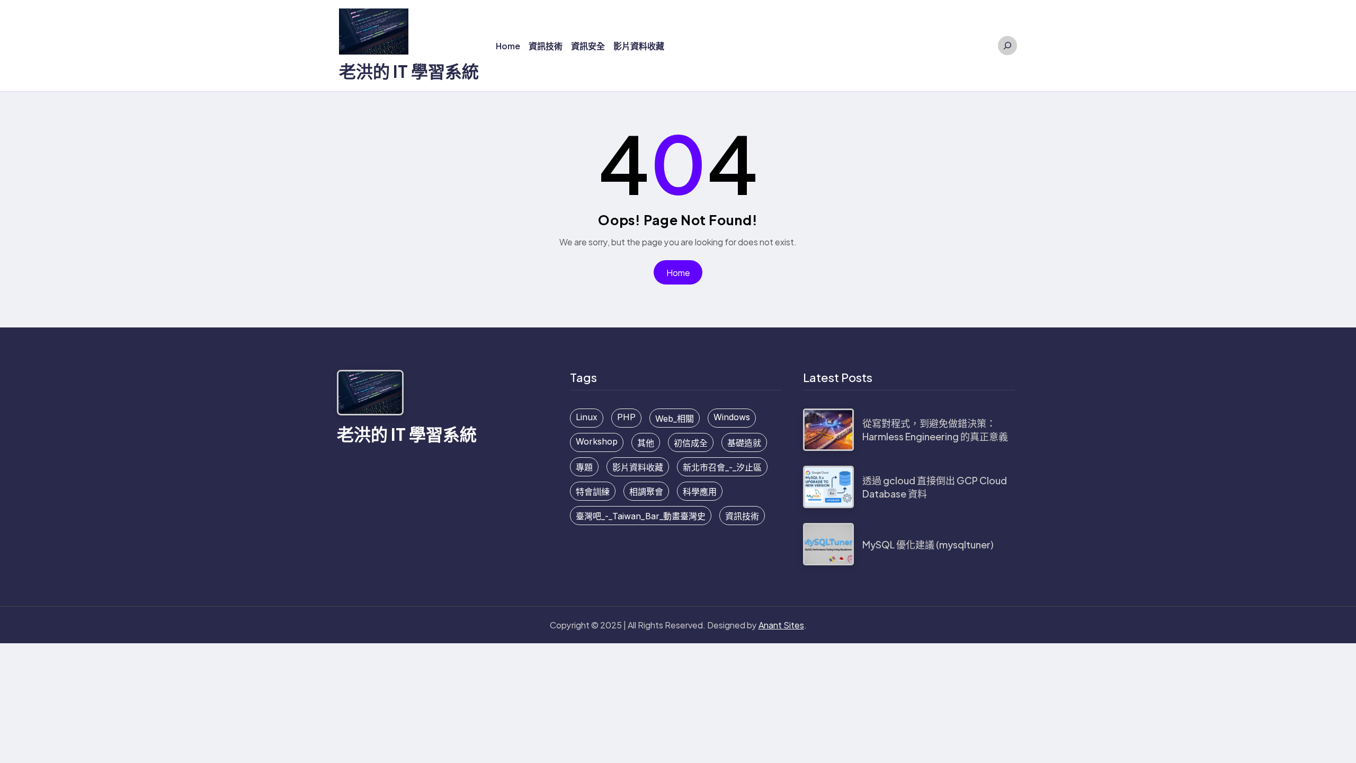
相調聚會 (646, 491)
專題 (584, 467)
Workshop (597, 441)
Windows (731, 417)
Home (678, 272)
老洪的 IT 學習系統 (409, 71)
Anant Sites (781, 625)
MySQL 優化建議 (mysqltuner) (928, 544)
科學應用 (700, 491)
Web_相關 (674, 418)
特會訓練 (593, 491)
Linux (586, 417)
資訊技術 (742, 516)
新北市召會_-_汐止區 (722, 467)
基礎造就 (744, 443)
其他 (645, 443)
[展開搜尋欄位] (1007, 45)
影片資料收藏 (637, 467)
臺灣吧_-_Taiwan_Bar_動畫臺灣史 (641, 516)
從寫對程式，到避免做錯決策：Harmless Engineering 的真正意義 (935, 429)
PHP (626, 417)
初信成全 (691, 443)
